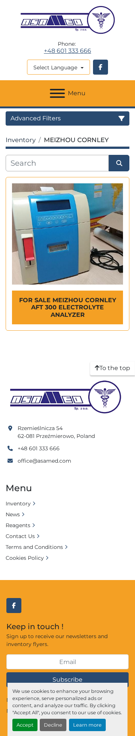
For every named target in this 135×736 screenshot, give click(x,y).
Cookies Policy (25, 558)
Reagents (18, 525)
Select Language (55, 67)
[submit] (119, 163)
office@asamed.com (44, 460)
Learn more (87, 725)
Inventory (18, 503)
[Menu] (57, 93)
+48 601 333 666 (67, 51)
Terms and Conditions (34, 547)
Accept (24, 725)
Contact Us (20, 536)
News (13, 514)
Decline (53, 725)
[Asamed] (67, 397)
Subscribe (67, 679)
